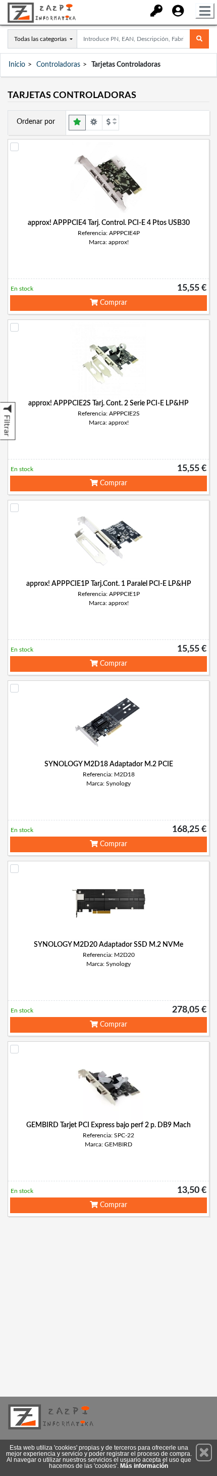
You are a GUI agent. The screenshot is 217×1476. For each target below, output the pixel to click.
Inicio (17, 64)
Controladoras (58, 64)
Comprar (112, 302)
